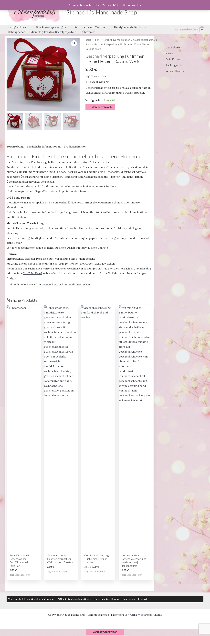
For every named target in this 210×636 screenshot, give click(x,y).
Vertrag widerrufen (105, 631)
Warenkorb (173, 47)
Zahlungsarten (175, 65)
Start (88, 39)
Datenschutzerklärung (106, 599)
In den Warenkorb (100, 107)
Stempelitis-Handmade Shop (101, 12)
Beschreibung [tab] (15, 146)
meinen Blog (143, 268)
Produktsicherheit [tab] (75, 146)
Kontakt (142, 599)
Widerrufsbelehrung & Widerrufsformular (31, 599)
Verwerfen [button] (134, 5)
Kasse (169, 53)
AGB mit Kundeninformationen (74, 599)
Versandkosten (99, 76)
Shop (96, 39)
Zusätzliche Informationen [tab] (44, 146)
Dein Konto (173, 59)
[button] (29, 27)
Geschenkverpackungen (116, 39)
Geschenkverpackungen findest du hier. (66, 284)
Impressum (129, 599)
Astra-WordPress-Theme (146, 614)
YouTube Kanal (32, 273)
